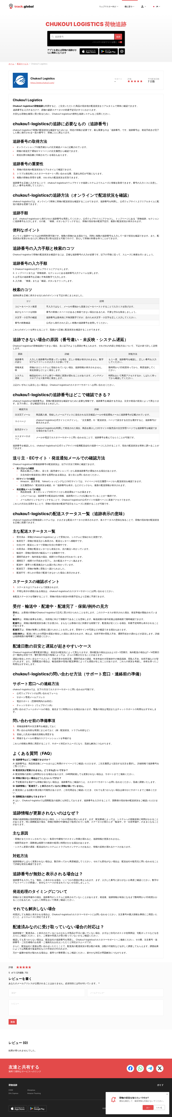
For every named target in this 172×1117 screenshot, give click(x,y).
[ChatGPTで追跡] (122, 51)
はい (148, 1107)
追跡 (118, 36)
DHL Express (13, 1093)
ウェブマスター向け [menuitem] (107, 6)
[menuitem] (21, 6)
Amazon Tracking (34, 1093)
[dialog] (137, 1103)
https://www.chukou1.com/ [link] (42, 82)
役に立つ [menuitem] (128, 6)
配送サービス (22, 64)
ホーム (11, 64)
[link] (130, 1068)
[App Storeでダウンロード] (89, 51)
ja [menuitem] (157, 6)
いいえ (159, 1107)
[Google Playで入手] (108, 51)
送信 (12, 1021)
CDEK (11, 1090)
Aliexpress (31, 1090)
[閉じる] (167, 1094)
